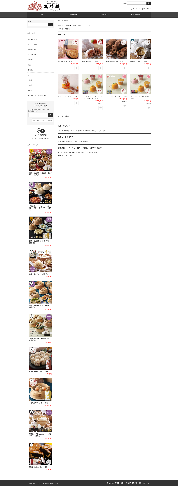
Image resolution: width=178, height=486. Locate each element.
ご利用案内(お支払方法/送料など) (81, 130)
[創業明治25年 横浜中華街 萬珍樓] (44, 10)
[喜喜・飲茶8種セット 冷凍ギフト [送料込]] (40, 292)
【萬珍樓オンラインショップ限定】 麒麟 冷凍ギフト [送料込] (40, 208)
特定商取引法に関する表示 (51, 483)
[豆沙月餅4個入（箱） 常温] (40, 454)
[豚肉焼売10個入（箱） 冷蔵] (40, 358)
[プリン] (140, 84)
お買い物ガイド (74, 14)
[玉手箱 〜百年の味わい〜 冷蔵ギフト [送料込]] (40, 421)
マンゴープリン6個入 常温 (116, 96)
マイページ (136, 9)
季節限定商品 (32, 49)
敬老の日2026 (32, 44)
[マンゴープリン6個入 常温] (116, 84)
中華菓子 (66, 20)
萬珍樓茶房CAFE (33, 39)
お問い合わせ (135, 14)
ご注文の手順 (63, 130)
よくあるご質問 (101, 130)
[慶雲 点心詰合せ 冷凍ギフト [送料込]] (40, 228)
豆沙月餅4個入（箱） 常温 (38, 467)
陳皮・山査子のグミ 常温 (68, 96)
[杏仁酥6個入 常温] (68, 49)
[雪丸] (140, 49)
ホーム (42, 14)
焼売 (29, 65)
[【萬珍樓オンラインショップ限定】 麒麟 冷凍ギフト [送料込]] (40, 193)
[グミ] (68, 84)
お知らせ (61, 141)
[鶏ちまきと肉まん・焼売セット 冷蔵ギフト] (40, 325)
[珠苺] (92, 49)
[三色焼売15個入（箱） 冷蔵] (40, 389)
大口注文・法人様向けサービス (38, 95)
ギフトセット (32, 54)
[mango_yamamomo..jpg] (92, 84)
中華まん (30, 60)
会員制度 (69, 141)
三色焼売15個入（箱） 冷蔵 (38, 403)
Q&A (75, 141)
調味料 (30, 90)
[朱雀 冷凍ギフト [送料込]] (40, 261)
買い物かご (147, 9)
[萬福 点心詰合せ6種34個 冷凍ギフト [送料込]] (40, 160)
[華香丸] (116, 49)
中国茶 (30, 85)
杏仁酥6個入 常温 (65, 61)
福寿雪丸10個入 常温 (138, 61)
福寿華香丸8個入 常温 (114, 61)
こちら (79, 155)
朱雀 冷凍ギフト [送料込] (38, 274)
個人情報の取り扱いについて (36, 483)
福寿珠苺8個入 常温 (90, 61)
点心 (29, 75)
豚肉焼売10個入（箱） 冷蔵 (38, 371)
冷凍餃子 (30, 70)
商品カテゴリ (104, 14)
